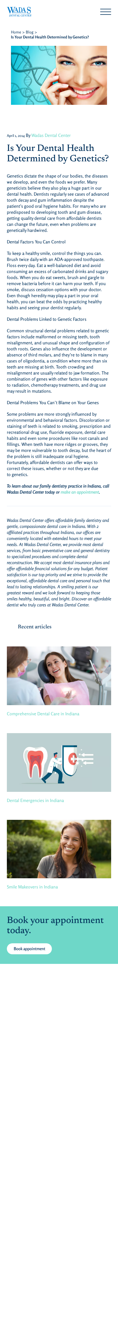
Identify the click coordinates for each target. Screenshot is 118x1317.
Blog (29, 32)
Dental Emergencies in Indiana (35, 800)
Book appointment (29, 948)
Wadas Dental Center (51, 135)
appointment (87, 492)
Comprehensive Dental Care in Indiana (43, 713)
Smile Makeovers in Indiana (32, 887)
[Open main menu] (105, 12)
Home (16, 32)
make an (68, 492)
